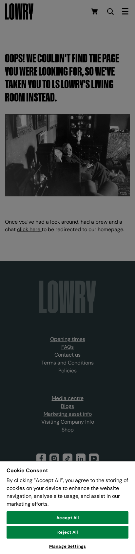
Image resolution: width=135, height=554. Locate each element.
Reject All (67, 532)
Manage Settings (67, 546)
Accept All (67, 518)
